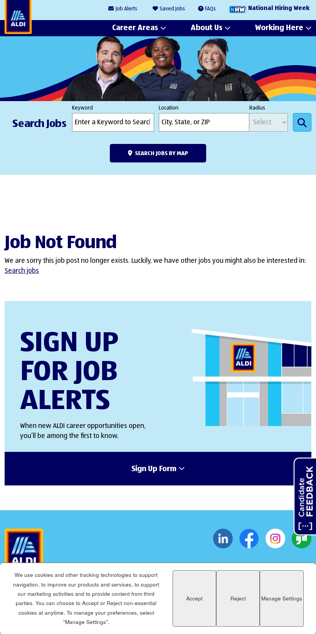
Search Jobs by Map (161, 153)
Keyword (82, 108)
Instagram (275, 539)
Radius (257, 108)
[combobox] (204, 122)
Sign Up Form (153, 469)
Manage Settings (281, 598)
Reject (238, 598)
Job (126, 9)
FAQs (210, 9)
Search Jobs (302, 122)
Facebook (249, 539)
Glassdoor (301, 539)
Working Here (279, 28)
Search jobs (22, 270)
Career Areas (135, 28)
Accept (194, 598)
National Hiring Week (278, 8)
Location (168, 108)
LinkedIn (223, 539)
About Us (206, 28)
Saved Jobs (172, 9)
